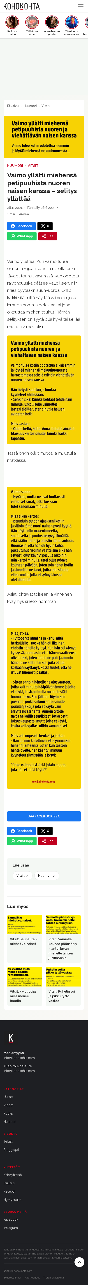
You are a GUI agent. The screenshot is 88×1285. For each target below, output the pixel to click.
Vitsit (46, 106)
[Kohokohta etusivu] (22, 6)
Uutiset (9, 1097)
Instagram (11, 1228)
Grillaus (9, 1183)
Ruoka (8, 1113)
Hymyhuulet (12, 1200)
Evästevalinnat (12, 1277)
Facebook (11, 1219)
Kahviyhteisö (13, 1175)
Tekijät (8, 1141)
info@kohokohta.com (19, 1058)
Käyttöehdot (32, 1277)
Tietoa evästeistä (53, 1277)
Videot (8, 1105)
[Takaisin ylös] (79, 1262)
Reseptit (9, 1191)
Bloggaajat (11, 1150)
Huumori (30, 106)
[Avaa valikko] (80, 6)
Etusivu (13, 106)
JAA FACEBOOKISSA (44, 816)
